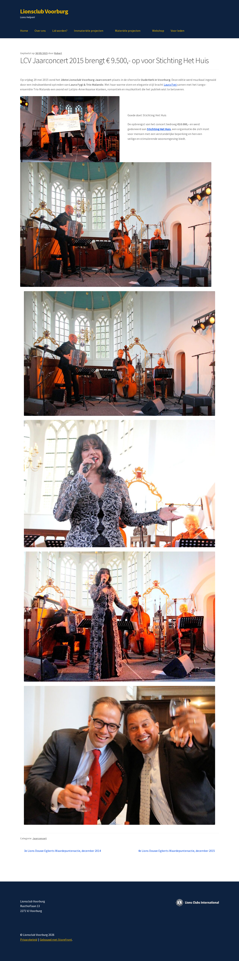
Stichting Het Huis (159, 129)
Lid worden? (59, 30)
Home (24, 30)
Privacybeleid (28, 939)
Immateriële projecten (88, 30)
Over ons (40, 30)
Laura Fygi (170, 84)
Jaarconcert (39, 838)
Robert (58, 53)
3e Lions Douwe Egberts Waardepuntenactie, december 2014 (62, 851)
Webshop (158, 30)
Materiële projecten (127, 30)
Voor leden (177, 30)
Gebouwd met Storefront (56, 939)
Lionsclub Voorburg (44, 11)
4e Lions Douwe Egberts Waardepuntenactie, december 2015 (176, 851)
